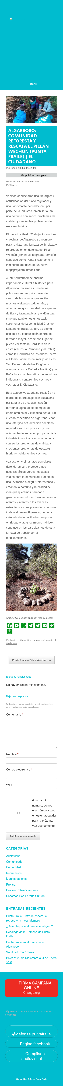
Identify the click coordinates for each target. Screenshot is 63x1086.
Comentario (14, 714)
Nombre (12, 754)
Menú (33, 84)
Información (14, 873)
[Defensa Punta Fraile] (31, 37)
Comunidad (25, 640)
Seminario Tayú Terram (21, 952)
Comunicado (14, 861)
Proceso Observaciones (22, 890)
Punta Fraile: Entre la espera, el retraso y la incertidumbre (26, 917)
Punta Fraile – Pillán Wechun (31, 660)
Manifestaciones (16, 878)
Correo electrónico (19, 769)
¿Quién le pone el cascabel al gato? (29, 926)
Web (9, 784)
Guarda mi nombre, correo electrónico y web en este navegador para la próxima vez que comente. (44, 813)
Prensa (36, 640)
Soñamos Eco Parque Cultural (25, 895)
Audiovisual (13, 855)
